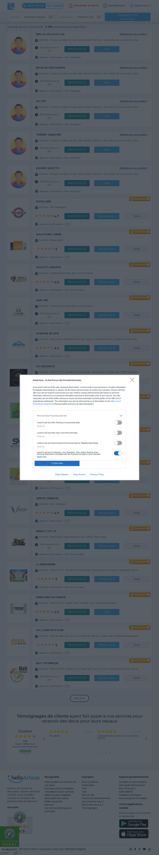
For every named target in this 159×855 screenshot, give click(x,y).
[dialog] (79, 427)
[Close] (133, 381)
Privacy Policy (97, 474)
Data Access (79, 474)
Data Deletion (62, 474)
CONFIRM (57, 463)
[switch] (118, 422)
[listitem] (79, 415)
